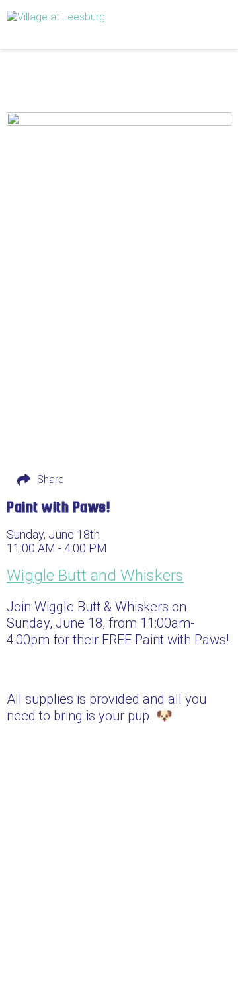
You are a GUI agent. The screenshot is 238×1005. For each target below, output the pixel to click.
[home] (86, 24)
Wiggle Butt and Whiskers (95, 575)
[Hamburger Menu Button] (208, 24)
